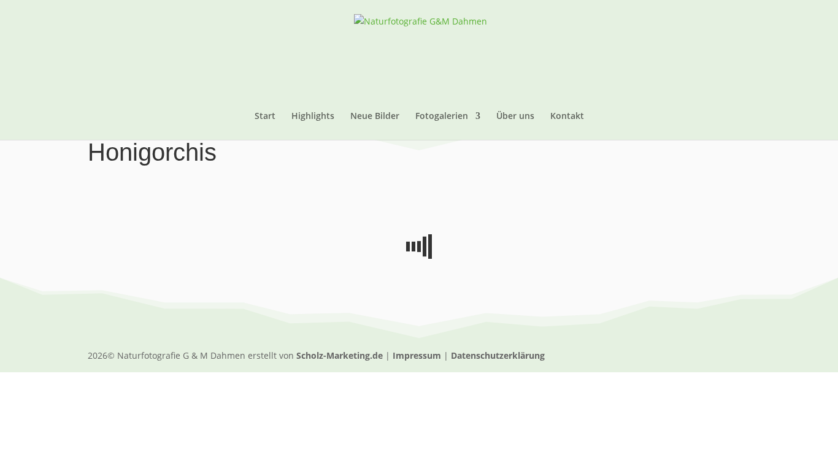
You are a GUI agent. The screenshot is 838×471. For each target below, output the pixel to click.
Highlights (312, 116)
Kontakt (567, 116)
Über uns (515, 116)
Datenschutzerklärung (498, 355)
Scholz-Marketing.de (339, 355)
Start (265, 116)
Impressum (417, 355)
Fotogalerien (441, 116)
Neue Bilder (374, 116)
